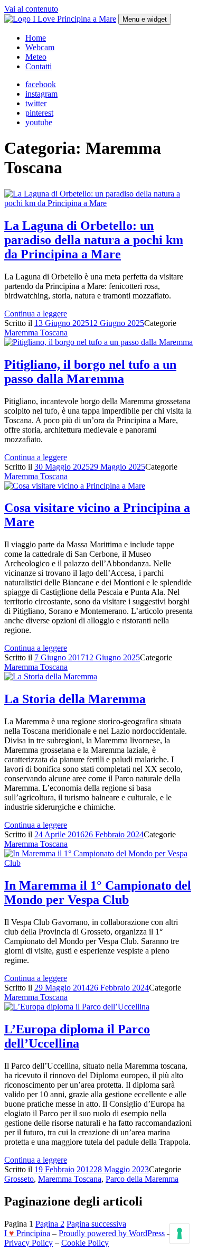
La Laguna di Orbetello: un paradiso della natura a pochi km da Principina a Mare (93, 240)
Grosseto (19, 1178)
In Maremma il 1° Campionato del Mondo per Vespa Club (97, 893)
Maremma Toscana (36, 332)
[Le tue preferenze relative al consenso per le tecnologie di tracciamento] (179, 1233)
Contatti (38, 66)
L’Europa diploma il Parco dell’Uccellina (77, 1036)
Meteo (35, 56)
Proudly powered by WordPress (112, 1233)
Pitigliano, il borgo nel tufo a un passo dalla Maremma (90, 372)
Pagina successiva (96, 1223)
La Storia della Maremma (75, 699)
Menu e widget (144, 19)
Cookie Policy (85, 1242)
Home (35, 37)
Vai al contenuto (31, 8)
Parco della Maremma (142, 1178)
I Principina (27, 1233)
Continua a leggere (35, 313)
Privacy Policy (28, 1242)
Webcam (39, 47)
